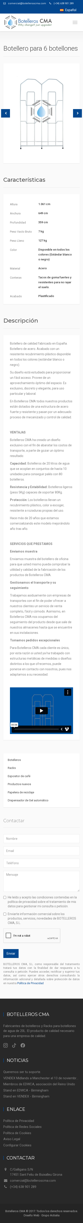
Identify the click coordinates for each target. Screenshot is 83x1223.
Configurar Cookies (17, 1145)
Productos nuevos (19, 784)
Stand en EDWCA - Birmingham (25, 1090)
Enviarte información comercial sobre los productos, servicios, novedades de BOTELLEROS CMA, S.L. (42, 918)
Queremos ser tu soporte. (22, 1072)
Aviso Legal (11, 1139)
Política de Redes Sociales (22, 1127)
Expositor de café (19, 776)
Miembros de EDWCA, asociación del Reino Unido (39, 1084)
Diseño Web (31, 1215)
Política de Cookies (17, 1133)
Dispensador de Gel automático (28, 800)
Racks (12, 768)
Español (70, 10)
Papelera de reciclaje (21, 792)
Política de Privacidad (30, 983)
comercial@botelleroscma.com (33, 1181)
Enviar (11, 953)
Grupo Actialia (50, 1215)
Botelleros (14, 760)
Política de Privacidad (18, 1121)
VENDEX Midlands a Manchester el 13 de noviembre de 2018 (41, 1078)
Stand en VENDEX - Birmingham (26, 1096)
